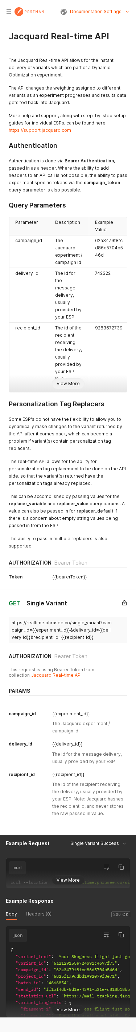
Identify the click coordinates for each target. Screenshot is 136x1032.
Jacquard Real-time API (56, 675)
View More (68, 383)
